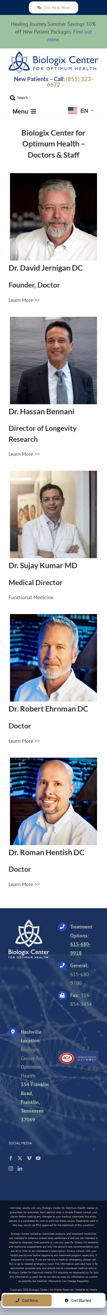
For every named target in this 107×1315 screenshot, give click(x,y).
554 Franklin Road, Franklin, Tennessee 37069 (35, 1102)
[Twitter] (20, 1158)
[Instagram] (11, 1168)
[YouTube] (38, 1158)
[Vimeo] (29, 1158)
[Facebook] (11, 1158)
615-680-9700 (80, 978)
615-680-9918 (80, 948)
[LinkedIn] (20, 1168)
